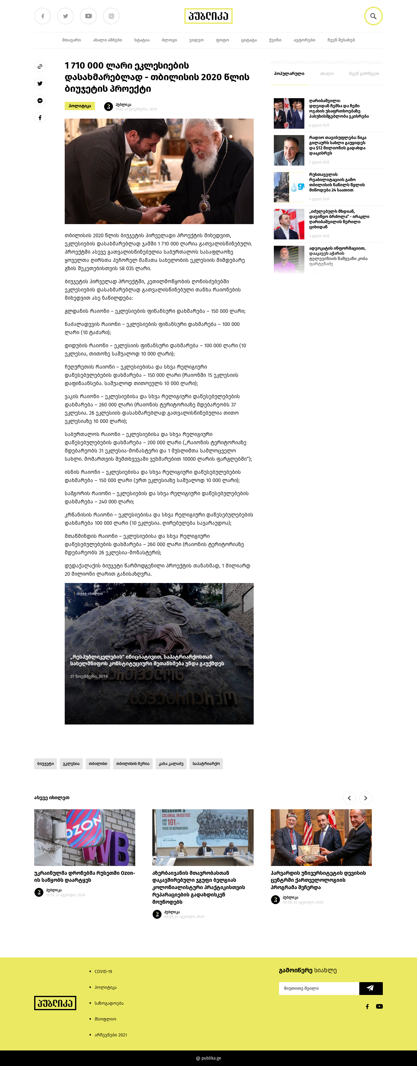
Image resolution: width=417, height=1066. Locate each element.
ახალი (327, 73)
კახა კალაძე (171, 763)
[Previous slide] (349, 798)
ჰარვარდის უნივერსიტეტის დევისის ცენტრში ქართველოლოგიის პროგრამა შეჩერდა (318, 880)
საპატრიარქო (206, 763)
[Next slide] (365, 798)
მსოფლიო (105, 1019)
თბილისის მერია (133, 763)
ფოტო (222, 40)
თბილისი (98, 763)
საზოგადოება (109, 1003)
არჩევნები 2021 (111, 1035)
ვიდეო (196, 40)
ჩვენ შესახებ (341, 40)
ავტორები (304, 40)
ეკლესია (71, 763)
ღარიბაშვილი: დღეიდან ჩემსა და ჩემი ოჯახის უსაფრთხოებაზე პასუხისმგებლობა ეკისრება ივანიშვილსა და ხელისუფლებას (339, 109)
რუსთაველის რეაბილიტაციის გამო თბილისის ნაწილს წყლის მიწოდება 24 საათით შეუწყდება (337, 182)
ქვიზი (275, 40)
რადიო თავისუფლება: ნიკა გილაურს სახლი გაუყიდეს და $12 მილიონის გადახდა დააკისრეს (337, 145)
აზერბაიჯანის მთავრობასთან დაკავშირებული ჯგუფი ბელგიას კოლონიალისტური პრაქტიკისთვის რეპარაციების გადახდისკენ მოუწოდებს (198, 887)
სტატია (142, 40)
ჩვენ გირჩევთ (364, 73)
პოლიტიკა (80, 106)
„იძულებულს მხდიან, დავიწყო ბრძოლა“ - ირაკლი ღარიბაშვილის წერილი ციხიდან (339, 219)
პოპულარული (289, 73)
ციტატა (249, 40)
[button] (373, 16)
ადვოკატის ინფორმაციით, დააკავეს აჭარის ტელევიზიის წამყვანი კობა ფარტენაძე (338, 256)
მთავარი (71, 40)
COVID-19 (103, 971)
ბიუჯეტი (45, 763)
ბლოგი (169, 40)
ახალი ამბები (107, 40)
